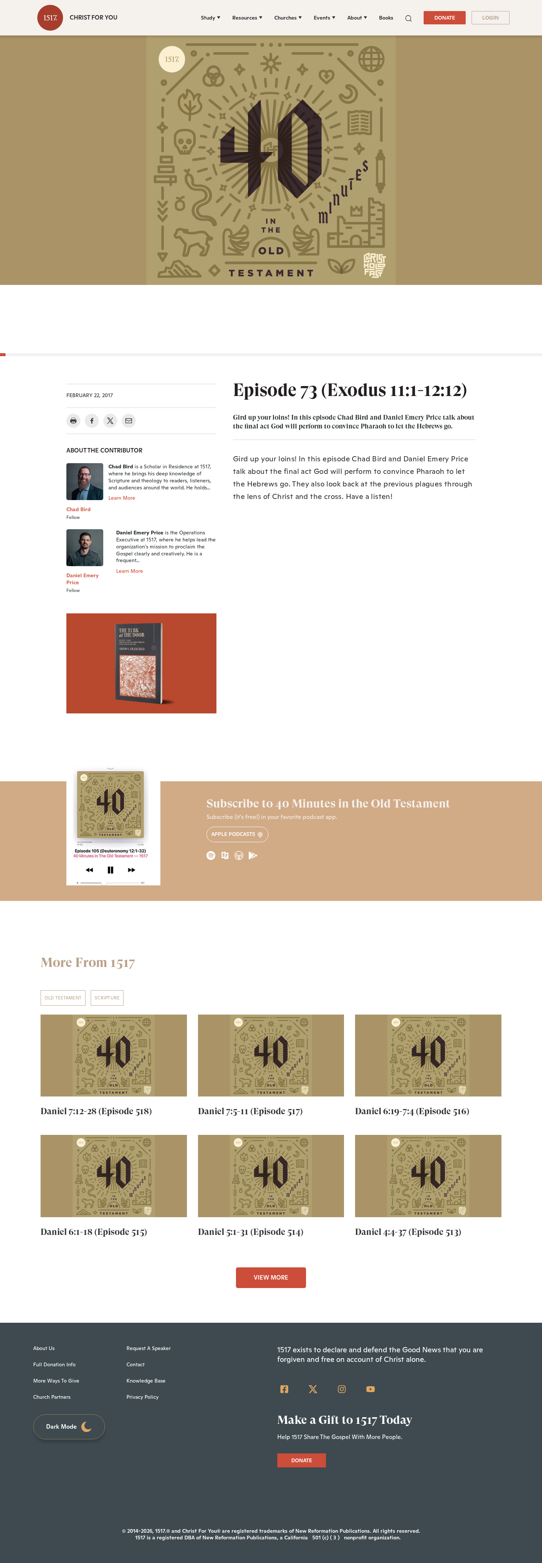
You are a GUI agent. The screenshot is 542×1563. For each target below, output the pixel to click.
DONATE (444, 17)
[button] (408, 17)
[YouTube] (371, 1389)
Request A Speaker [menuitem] (148, 1348)
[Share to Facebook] (92, 421)
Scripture (107, 998)
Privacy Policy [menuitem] (142, 1397)
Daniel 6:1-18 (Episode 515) (94, 1232)
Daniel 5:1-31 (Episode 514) (250, 1232)
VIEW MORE (271, 1277)
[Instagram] (342, 1389)
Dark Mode (61, 1427)
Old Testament (63, 998)
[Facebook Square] (284, 1389)
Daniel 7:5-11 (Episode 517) (250, 1111)
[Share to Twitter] (110, 421)
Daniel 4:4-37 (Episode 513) (408, 1232)
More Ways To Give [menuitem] (56, 1380)
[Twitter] (313, 1389)
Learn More (121, 498)
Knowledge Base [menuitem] (146, 1380)
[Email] (129, 421)
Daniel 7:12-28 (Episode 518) (96, 1111)
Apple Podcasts (234, 834)
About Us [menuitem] (44, 1348)
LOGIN (490, 17)
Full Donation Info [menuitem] (54, 1364)
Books (386, 17)
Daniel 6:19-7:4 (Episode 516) (412, 1111)
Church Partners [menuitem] (51, 1397)
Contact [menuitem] (135, 1364)
